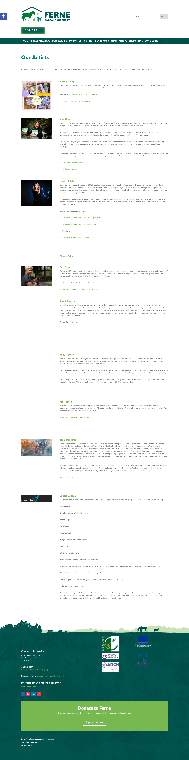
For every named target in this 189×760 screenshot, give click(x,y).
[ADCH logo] (110, 671)
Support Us (75, 40)
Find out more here (28, 687)
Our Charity (151, 40)
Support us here (94, 722)
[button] (3, 16)
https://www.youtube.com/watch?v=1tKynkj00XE (80, 224)
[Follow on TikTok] (39, 694)
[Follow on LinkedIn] (33, 694)
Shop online (136, 40)
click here (74, 322)
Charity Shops (119, 40)
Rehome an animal (40, 40)
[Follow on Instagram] (28, 694)
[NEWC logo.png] (143, 665)
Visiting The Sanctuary (96, 40)
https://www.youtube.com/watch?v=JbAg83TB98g (80, 218)
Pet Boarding (59, 40)
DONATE (31, 30)
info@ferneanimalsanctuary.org (35, 669)
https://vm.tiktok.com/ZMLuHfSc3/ (83, 94)
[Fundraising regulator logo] (110, 658)
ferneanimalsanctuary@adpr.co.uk (50, 676)
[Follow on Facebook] (23, 694)
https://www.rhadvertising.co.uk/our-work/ (77, 238)
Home (25, 40)
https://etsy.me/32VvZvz (81, 101)
